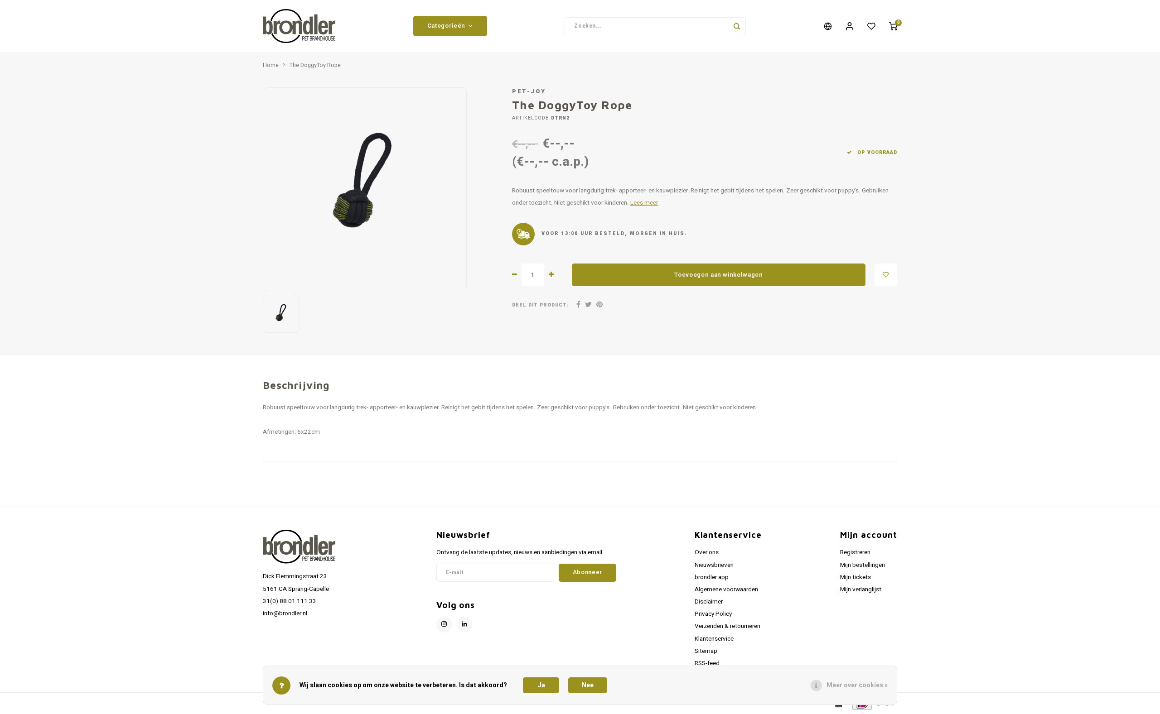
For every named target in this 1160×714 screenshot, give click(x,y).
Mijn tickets (855, 577)
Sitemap (706, 651)
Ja (541, 685)
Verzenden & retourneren (727, 626)
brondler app (712, 577)
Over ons (707, 552)
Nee (588, 685)
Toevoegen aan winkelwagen (718, 274)
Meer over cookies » (857, 685)
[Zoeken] (737, 26)
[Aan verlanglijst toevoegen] (886, 275)
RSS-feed (707, 663)
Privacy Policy (713, 613)
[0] (893, 26)
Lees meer (644, 202)
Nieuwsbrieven (714, 565)
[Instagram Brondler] (444, 625)
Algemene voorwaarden (726, 589)
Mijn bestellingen (862, 565)
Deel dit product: (540, 305)
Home (271, 65)
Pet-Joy (529, 91)
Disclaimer (709, 601)
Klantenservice (714, 638)
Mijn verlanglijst (860, 589)
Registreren (855, 552)
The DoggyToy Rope (315, 65)
